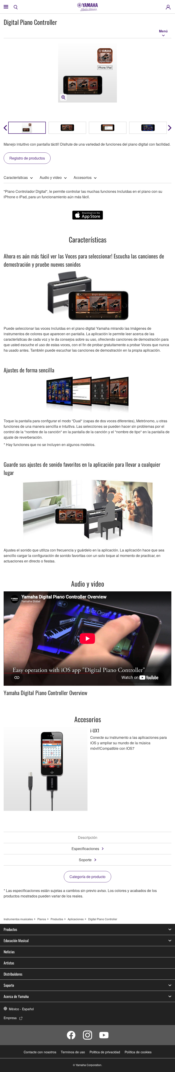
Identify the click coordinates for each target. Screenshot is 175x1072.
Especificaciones (85, 848)
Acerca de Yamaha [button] (16, 996)
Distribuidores (13, 974)
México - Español (21, 1009)
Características (16, 177)
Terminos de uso (73, 1052)
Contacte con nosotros (40, 1052)
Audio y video (51, 177)
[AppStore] (87, 215)
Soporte (85, 859)
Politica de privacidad (105, 1052)
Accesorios (83, 177)
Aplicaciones (76, 919)
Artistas (9, 963)
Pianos (41, 919)
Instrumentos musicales (18, 919)
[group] (27, 128)
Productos (57, 919)
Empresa (10, 1017)
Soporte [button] (9, 985)
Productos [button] (10, 929)
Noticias (9, 951)
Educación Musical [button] (16, 940)
